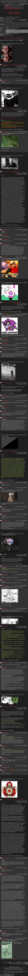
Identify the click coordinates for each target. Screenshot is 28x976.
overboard (13, 0)
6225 (26, 867)
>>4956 (2, 746)
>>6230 (2, 803)
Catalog (2, 40)
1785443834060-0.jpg (10, 939)
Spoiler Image (8, 21)
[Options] (26, 3)
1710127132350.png (10, 694)
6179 (26, 800)
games (14, 1)
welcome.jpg (3, 89)
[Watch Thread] (23, 66)
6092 (26, 65)
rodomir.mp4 (4, 491)
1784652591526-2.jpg (10, 616)
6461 (26, 347)
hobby (9, 1)
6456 (26, 769)
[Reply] (18, 66)
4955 (26, 745)
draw (23, 1)
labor (26, 0)
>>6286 (2, 484)
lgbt (4, 1)
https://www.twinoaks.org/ (6, 675)
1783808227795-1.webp (11, 586)
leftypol (21, 0)
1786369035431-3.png (10, 361)
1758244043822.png (10, 778)
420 (2, 2)
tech (11, 1)
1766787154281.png (10, 434)
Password (15, 962)
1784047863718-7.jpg (10, 282)
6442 (26, 303)
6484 (26, 243)
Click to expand (19, 77)
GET (22, 2)
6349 (26, 131)
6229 (26, 874)
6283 (26, 452)
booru (10, 3)
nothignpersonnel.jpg (5, 316)
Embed (9, 29)
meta (4, 2)
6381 (26, 554)
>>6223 (2, 860)
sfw (16, 0)
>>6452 (2, 454)
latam (6, 1)
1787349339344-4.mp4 (10, 258)
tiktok (13, 2)
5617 (26, 172)
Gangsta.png (4, 695)
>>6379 (2, 508)
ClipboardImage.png (5, 44)
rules (5, 0)
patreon (18, 2)
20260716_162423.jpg (6, 617)
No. (24, 65)
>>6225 (2, 859)
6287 (26, 482)
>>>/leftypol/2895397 (5, 245)
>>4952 (2, 735)
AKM (25, 1)
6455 (26, 938)
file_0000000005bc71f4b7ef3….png (8, 534)
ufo (27, 1)
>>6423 (2, 581)
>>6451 (2, 668)
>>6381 (2, 567)
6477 (26, 395)
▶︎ (1, 64)
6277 (26, 234)
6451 (26, 626)
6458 (26, 666)
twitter (15, 2)
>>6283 (2, 515)
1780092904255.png (10, 533)
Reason (11, 963)
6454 (26, 662)
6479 (26, 400)
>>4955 (2, 758)
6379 (26, 487)
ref (23, 2)
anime (17, 1)
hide (4, 43)
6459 (26, 339)
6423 (26, 574)
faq (7, 0)
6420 (26, 566)
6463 (26, 382)
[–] (0, 42)
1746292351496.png (10, 43)
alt (18, 0)
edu (23, 0)
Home (5, 40)
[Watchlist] (22, 3)
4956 (26, 757)
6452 (26, 514)
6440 (26, 580)
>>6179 (2, 932)
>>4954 (2, 748)
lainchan (5, 969)
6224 (26, 858)
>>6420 (2, 556)
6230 (26, 930)
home (2, 0)
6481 (26, 411)
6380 (26, 506)
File (6, 29)
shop (9, 2)
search (9, 0)
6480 (26, 406)
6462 (26, 608)
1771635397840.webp (10, 133)
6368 (26, 80)
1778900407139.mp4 (10, 490)
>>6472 (2, 407)
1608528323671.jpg (10, 88)
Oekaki (13, 29)
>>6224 (2, 869)
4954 (26, 732)
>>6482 (2, 385)
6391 (26, 239)
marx (26, 2)
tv (10, 2)
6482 (26, 417)
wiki (7, 2)
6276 (26, 229)
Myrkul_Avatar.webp (5, 134)
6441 (26, 585)
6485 (26, 257)
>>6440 (2, 575)
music (20, 1)
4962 (26, 765)
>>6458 (2, 628)
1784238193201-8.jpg (10, 315)
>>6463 (2, 419)
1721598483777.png (10, 155)
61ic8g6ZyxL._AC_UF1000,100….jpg (9, 941)
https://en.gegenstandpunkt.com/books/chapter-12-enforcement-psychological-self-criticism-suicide (11, 390)
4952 (26, 707)
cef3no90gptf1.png (5, 363)
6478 (26, 520)
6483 (26, 351)
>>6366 (2, 81)
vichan (7, 968)
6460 (26, 343)
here (10, 225)
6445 (26, 313)
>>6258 (2, 231)
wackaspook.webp (5, 588)
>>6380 (2, 489)
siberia (1, 1)
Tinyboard (4, 967)
